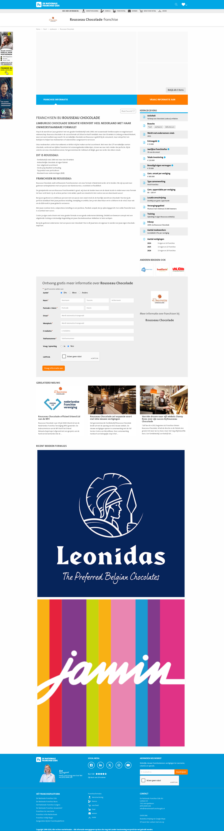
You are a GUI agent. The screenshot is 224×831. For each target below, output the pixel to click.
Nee (72, 346)
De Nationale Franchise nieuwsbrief (49, 808)
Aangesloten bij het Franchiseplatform (50, 821)
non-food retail (150, 11)
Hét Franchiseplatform (48, 794)
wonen (134, 11)
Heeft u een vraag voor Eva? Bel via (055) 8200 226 (70, 776)
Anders (85, 293)
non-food (95, 805)
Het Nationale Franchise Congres (48, 805)
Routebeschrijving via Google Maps (152, 819)
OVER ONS (144, 816)
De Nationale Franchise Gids (48, 4)
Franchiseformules (95, 794)
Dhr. (65, 293)
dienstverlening (92, 11)
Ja (64, 346)
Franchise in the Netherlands (46, 814)
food (150, 127)
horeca (107, 11)
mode (164, 11)
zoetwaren (158, 127)
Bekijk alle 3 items (176, 90)
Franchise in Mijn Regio (44, 818)
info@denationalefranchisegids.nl (152, 809)
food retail (121, 11)
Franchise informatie (55, 99)
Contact (144, 794)
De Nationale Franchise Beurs (47, 802)
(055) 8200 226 (145, 806)
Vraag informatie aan (162, 99)
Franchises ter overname (45, 811)
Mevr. (74, 293)
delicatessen (169, 127)
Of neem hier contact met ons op (152, 822)
